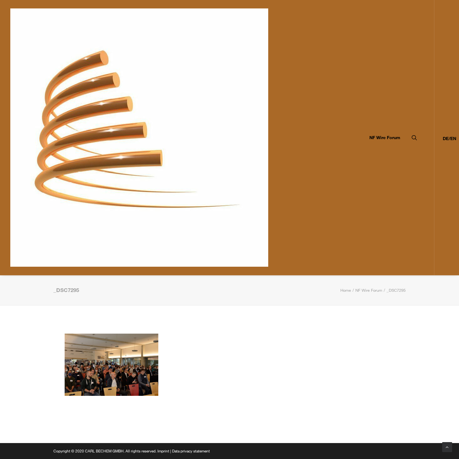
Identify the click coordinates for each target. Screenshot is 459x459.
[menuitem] (382, 137)
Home (345, 290)
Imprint (163, 450)
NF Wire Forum (384, 137)
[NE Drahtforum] (139, 137)
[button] (423, 137)
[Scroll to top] (447, 446)
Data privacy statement (191, 450)
